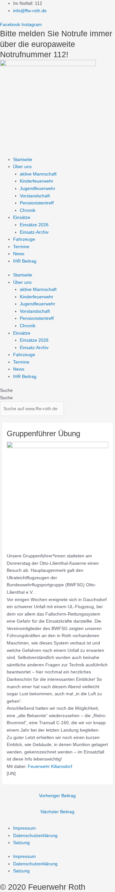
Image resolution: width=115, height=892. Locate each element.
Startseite (22, 159)
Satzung (21, 842)
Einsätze (21, 217)
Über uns (22, 166)
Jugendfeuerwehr (37, 188)
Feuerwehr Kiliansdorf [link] (50, 766)
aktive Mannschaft (38, 174)
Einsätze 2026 (34, 224)
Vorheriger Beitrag (57, 795)
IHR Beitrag (24, 261)
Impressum (24, 828)
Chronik (27, 210)
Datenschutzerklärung (35, 835)
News (18, 253)
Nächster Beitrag (57, 811)
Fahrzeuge (24, 239)
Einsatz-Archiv (34, 232)
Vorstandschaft (35, 196)
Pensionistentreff (37, 203)
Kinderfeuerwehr (36, 181)
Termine (21, 246)
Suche (6, 390)
